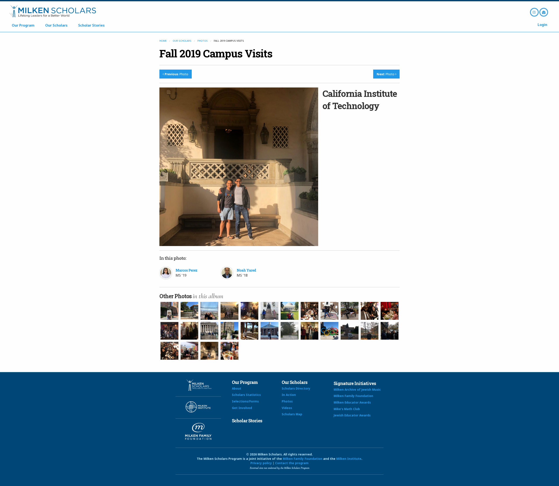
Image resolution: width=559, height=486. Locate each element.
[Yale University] (169, 351)
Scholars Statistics (246, 395)
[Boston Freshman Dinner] (310, 311)
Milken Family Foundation (353, 396)
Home (163, 40)
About (236, 388)
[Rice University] (350, 331)
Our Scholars (56, 25)
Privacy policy (261, 463)
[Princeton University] (390, 331)
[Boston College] (329, 311)
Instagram (534, 12)
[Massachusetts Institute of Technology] (289, 311)
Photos (202, 40)
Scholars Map (292, 414)
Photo (176, 74)
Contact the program (292, 463)
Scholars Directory (296, 388)
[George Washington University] (250, 331)
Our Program (23, 25)
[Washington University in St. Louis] (329, 331)
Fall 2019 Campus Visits (215, 53)
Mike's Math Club (347, 409)
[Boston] (370, 311)
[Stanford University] (209, 311)
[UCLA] (229, 351)
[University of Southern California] (169, 311)
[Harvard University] (269, 311)
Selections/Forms (245, 401)
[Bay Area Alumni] (250, 311)
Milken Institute (348, 459)
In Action (289, 395)
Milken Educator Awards (352, 402)
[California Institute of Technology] (209, 351)
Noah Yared (246, 270)
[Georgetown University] (229, 331)
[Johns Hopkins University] (269, 331)
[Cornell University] (370, 331)
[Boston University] (350, 311)
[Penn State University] (209, 331)
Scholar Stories (91, 25)
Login (542, 24)
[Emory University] (289, 331)
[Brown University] (189, 331)
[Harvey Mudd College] (189, 311)
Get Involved (242, 408)
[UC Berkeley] (229, 311)
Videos (287, 408)
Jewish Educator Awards (352, 415)
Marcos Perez (186, 270)
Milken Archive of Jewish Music (357, 389)
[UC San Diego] (189, 351)
